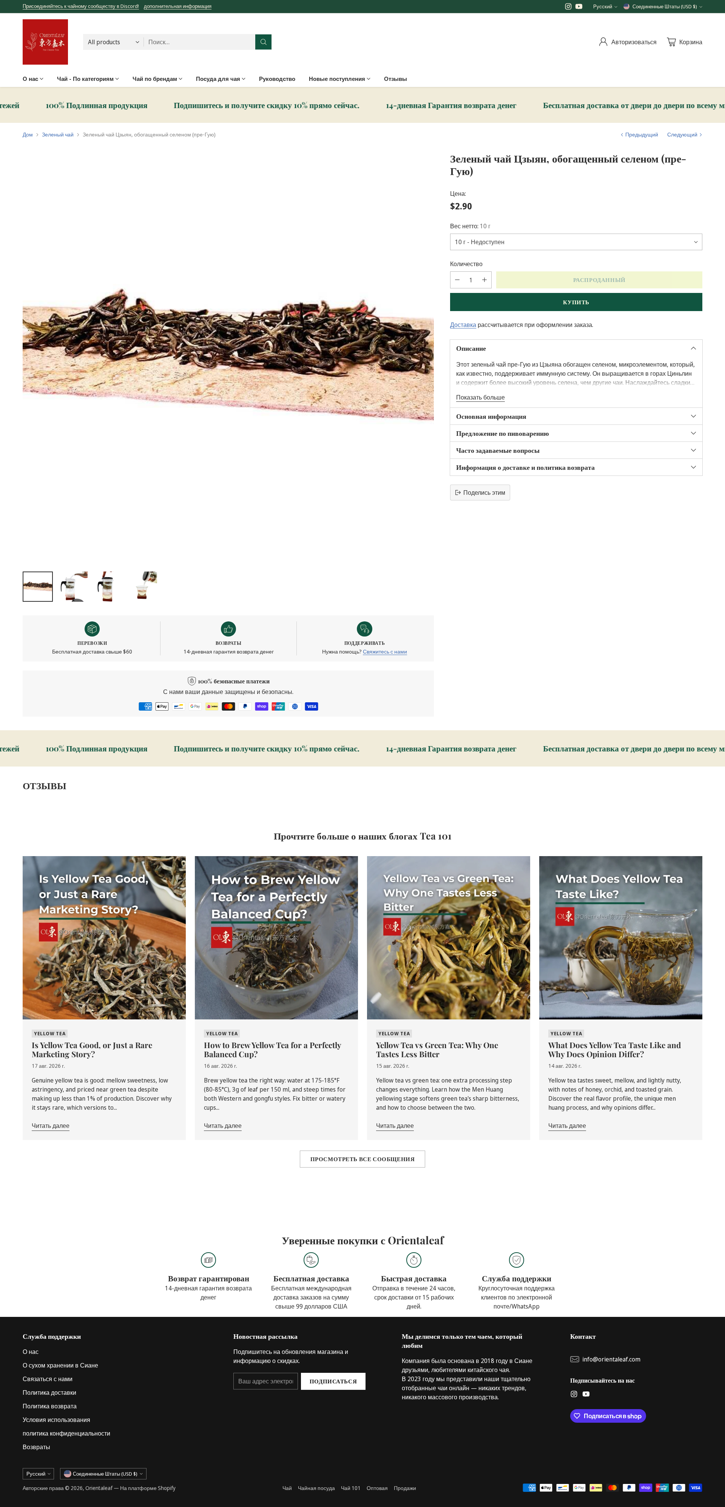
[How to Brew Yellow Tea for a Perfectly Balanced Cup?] (276, 937)
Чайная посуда (316, 1488)
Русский (602, 6)
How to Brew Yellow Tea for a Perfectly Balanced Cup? (272, 1049)
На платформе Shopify (148, 1488)
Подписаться (333, 1381)
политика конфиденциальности (66, 1433)
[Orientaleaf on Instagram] (568, 7)
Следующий (682, 134)
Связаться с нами (47, 1379)
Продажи (405, 1488)
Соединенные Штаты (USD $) (664, 6)
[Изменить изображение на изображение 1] (38, 587)
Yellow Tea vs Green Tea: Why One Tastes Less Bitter (437, 1049)
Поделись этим (484, 492)
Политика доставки (49, 1392)
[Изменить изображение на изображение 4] (142, 587)
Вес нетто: (470, 226)
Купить (576, 301)
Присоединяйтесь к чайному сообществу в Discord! (81, 6)
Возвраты (36, 1447)
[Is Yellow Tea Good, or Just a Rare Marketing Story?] (104, 937)
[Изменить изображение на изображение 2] (72, 587)
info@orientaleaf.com (611, 1359)
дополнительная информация (177, 6)
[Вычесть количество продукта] (457, 280)
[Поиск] (263, 42)
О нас (31, 1351)
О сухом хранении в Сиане (60, 1365)
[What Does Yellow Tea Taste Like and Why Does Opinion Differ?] (620, 937)
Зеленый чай (58, 134)
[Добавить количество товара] (484, 280)
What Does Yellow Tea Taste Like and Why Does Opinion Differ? (614, 1049)
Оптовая (377, 1488)
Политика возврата (50, 1406)
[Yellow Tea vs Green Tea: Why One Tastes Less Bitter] (448, 937)
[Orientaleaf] (45, 42)
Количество (466, 264)
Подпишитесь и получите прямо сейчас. (141, 105)
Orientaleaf (99, 1488)
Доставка (463, 325)
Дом (28, 134)
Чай (287, 1488)
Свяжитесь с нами (385, 651)
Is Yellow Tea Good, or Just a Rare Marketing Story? (92, 1049)
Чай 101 (351, 1488)
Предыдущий (641, 134)
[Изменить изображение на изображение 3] (107, 587)
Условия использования (56, 1420)
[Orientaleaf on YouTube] (579, 7)
